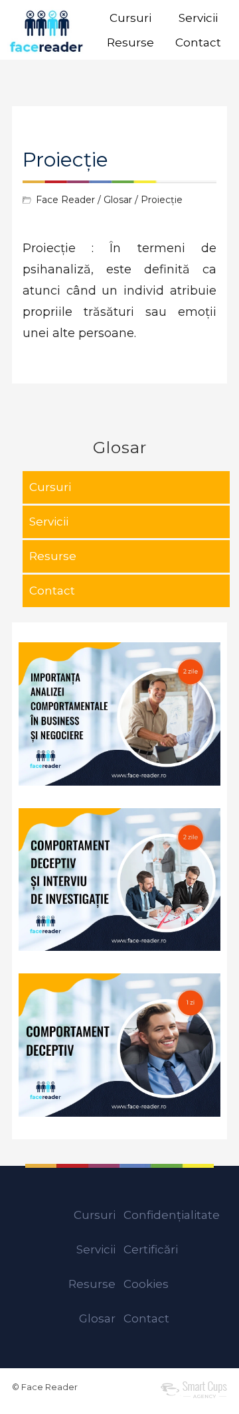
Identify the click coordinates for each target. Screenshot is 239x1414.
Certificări (150, 1249)
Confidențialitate (171, 1215)
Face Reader (65, 200)
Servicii (198, 18)
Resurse (130, 42)
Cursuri (130, 18)
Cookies (146, 1284)
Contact (198, 42)
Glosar (118, 200)
